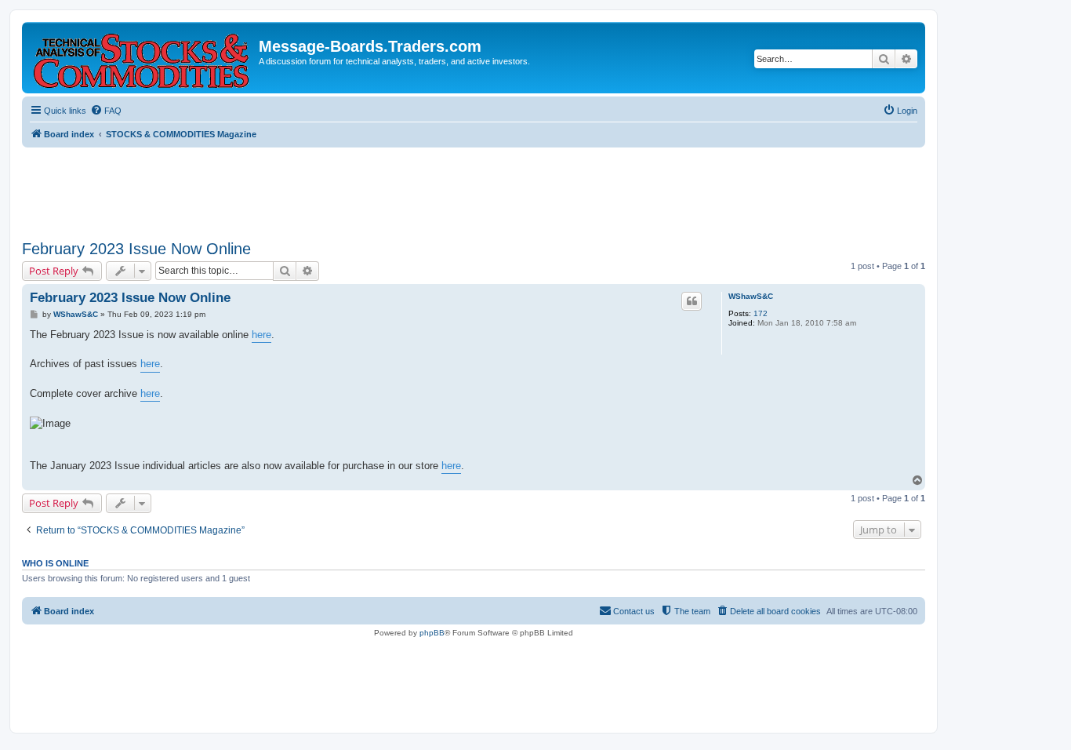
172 (760, 313)
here (261, 334)
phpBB (432, 632)
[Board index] (142, 57)
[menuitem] (106, 110)
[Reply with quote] (691, 301)
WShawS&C (750, 296)
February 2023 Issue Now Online (136, 248)
